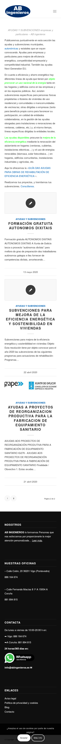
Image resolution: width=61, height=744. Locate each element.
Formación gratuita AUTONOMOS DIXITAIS (30, 225)
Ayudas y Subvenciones (30, 219)
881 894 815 (11, 599)
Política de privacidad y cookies (21, 702)
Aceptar (24, 737)
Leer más (37, 540)
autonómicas (11, 48)
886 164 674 (11, 577)
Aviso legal (10, 698)
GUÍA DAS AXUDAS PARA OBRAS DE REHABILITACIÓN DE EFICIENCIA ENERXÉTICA (28, 172)
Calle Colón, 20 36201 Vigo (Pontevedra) (28, 571)
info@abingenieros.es (17, 667)
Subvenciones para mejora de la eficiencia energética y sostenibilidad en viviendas (30, 319)
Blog (7, 707)
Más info (38, 737)
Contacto (9, 711)
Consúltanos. (27, 186)
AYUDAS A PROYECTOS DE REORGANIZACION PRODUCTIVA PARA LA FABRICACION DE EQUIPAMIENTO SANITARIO (30, 418)
